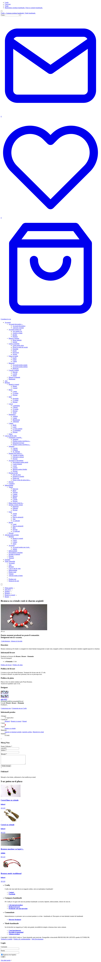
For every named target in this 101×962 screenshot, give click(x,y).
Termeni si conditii (6, 939)
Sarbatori (11, 446)
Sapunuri (15, 439)
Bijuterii (7, 382)
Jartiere (15, 549)
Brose (10, 390)
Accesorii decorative (19, 326)
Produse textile (13, 473)
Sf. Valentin (16, 451)
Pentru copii (12, 572)
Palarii (15, 375)
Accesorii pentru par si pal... (21, 547)
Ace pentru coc (17, 331)
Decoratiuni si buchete (16, 552)
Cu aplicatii (16, 521)
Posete (15, 351)
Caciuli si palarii (14, 370)
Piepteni (15, 336)
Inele (10, 397)
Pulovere (15, 489)
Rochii (11, 522)
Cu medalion (17, 430)
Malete (15, 498)
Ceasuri (15, 388)
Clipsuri (15, 407)
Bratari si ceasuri (14, 384)
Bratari (15, 386)
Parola (3, 950)
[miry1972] (5, 698)
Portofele (15, 349)
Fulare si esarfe (13, 356)
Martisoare (12, 379)
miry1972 (8, 589)
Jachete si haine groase (16, 505)
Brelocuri (11, 363)
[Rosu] (5, 725)
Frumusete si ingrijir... (15, 437)
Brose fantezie (17, 340)
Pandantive (12, 414)
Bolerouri (16, 506)
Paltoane (15, 508)
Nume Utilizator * (6, 746)
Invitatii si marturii (14, 554)
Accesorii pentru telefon (20, 367)
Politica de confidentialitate (22, 939)
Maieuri (15, 496)
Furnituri (7, 559)
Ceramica (12, 483)
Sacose (15, 354)
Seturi (10, 434)
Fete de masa (17, 474)
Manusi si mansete (14, 377)
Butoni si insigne (14, 338)
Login (6, 2)
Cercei (11, 404)
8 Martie (15, 450)
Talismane (16, 421)
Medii (14, 425)
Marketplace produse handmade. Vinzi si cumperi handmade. (24, 8)
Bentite (15, 335)
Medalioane (16, 420)
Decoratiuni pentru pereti (20, 462)
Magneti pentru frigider (20, 469)
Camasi (15, 494)
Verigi (14, 413)
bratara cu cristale (10, 728)
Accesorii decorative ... (16, 324)
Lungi (14, 427)
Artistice (15, 416)
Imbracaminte (9, 485)
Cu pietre (15, 393)
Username (4, 947)
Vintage (11, 574)
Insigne (15, 342)
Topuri (11, 487)
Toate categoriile (10, 561)
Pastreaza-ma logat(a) (9, 955)
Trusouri (11, 558)
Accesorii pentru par (15, 329)
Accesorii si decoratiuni (16, 460)
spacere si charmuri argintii (13, 732)
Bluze (14, 490)
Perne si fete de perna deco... (21, 480)
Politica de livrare (6, 665)
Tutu (14, 519)
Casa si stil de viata (11, 436)
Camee (15, 391)
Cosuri (15, 466)
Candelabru (16, 405)
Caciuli (15, 374)
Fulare (15, 359)
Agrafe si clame (17, 333)
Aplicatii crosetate (18, 328)
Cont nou (8, 4)
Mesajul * (4, 754)
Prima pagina (9, 588)
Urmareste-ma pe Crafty (19, 708)
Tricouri (15, 492)
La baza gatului (17, 428)
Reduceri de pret (14, 581)
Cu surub (15, 409)
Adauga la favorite (16, 641)
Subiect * (4, 750)
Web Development (37, 939)
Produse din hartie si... (15, 453)
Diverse (15, 395)
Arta (6, 381)
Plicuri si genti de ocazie (20, 347)
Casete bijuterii (17, 464)
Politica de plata (18, 665)
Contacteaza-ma (6, 708)
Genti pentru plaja (18, 345)
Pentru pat (16, 478)
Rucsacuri (16, 352)
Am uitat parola (5, 960)
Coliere (11, 423)
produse (7, 591)
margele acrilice (27, 732)
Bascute (15, 372)
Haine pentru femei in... (16, 503)
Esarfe (15, 358)
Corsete (15, 499)
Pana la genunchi (18, 517)
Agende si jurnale (18, 455)
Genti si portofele (14, 343)
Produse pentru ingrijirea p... (21, 441)
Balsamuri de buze (18, 443)
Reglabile (16, 398)
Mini (14, 528)
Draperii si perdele (18, 476)
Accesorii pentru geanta (20, 365)
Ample (15, 513)
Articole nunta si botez (12, 535)
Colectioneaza (5, 641)
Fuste (10, 512)
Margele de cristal (38, 732)
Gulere (15, 361)
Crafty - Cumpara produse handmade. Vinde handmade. (18, 13)
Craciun (15, 448)
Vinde (6, 6)
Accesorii (8, 322)
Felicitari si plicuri (18, 457)
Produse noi (12, 579)
